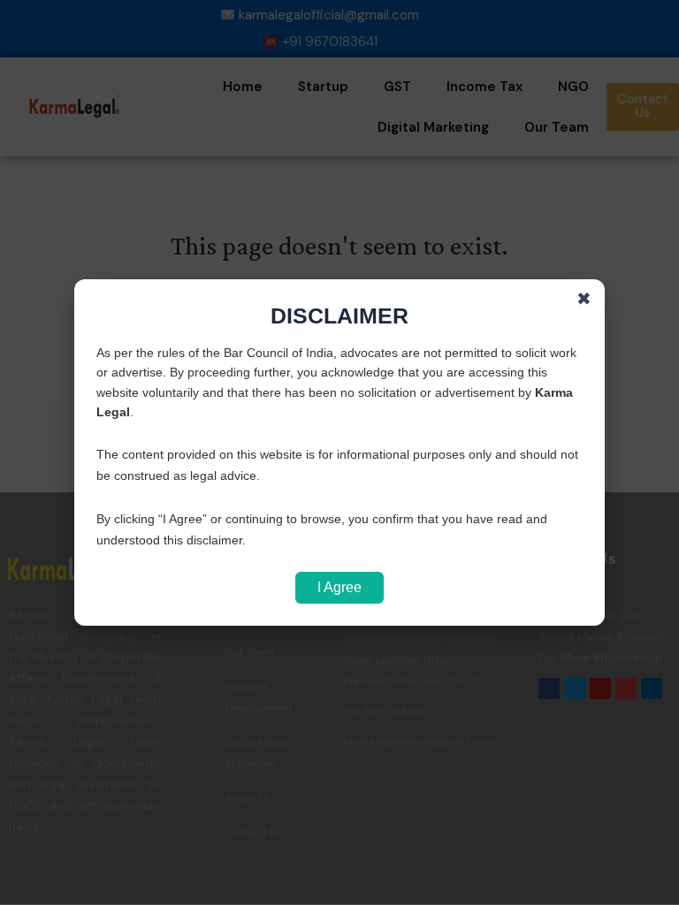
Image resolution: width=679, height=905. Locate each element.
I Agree (339, 587)
